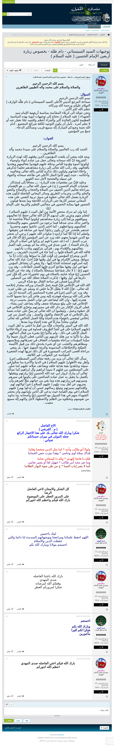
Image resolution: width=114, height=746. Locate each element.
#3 (6, 484)
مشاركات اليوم (105, 30)
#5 (6, 571)
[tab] (104, 65)
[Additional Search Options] (8, 14)
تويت (100, 110)
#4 (6, 529)
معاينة (18, 721)
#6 (6, 616)
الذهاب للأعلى (9, 728)
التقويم (87, 30)
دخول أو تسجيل (9, 2)
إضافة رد (9, 721)
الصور (81, 65)
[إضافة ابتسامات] (7, 704)
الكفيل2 (105, 728)
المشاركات (103, 65)
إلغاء (26, 721)
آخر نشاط (91, 65)
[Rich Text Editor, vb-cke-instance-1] (57, 711)
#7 (6, 659)
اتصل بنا (18, 728)
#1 (6, 77)
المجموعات (94, 26)
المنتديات (106, 26)
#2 (6, 421)
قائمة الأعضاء (95, 30)
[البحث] (4, 14)
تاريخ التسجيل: (103, 101)
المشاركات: (104, 105)
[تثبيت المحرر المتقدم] (11, 704)
